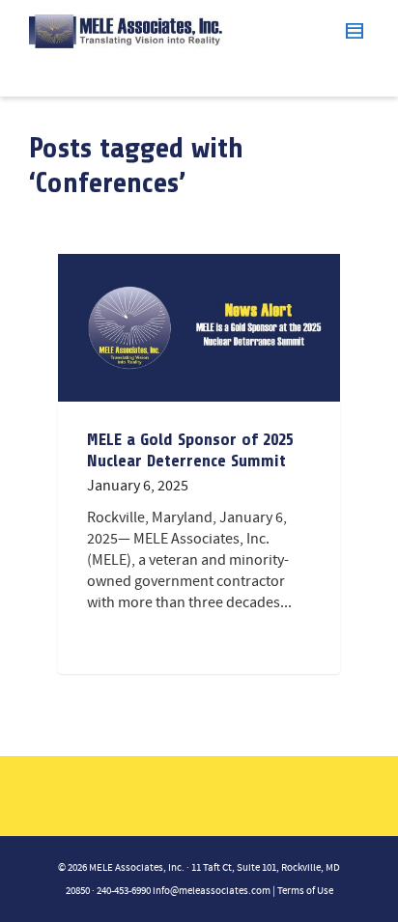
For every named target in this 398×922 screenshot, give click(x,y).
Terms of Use (305, 891)
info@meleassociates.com (211, 891)
